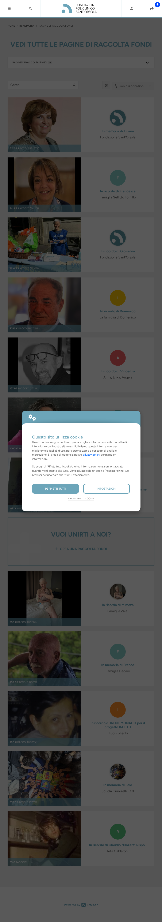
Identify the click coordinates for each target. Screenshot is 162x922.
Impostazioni (106, 488)
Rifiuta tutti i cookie (81, 498)
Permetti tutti (55, 488)
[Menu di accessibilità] (157, 4)
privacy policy (91, 454)
